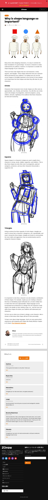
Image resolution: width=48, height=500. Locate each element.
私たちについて (6, 473)
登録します (28, 462)
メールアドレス (28, 455)
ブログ (4, 462)
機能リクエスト (6, 469)
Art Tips (6, 15)
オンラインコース (6, 478)
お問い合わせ (5, 471)
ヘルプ (4, 466)
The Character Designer (19, 323)
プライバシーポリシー (7, 476)
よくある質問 (5, 464)
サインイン (43, 9)
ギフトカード (6, 482)
